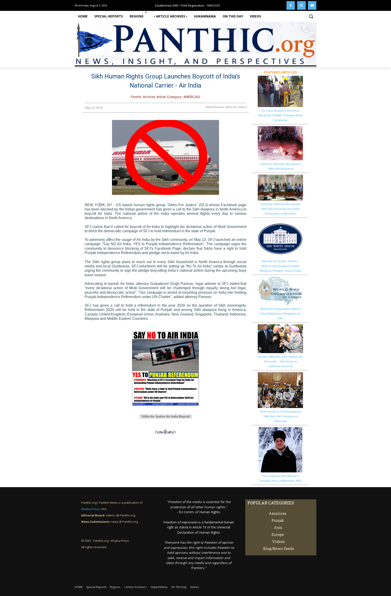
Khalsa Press (90, 509)
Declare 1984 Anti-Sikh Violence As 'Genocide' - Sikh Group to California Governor (280, 361)
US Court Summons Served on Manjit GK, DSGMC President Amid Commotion (280, 115)
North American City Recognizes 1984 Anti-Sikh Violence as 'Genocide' (280, 416)
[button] (310, 16)
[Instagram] (301, 5)
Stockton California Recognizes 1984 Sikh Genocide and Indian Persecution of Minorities (280, 208)
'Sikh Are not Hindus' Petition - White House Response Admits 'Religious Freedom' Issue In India (280, 265)
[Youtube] (312, 5)
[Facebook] (290, 5)
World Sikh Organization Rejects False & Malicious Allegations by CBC (280, 313)
